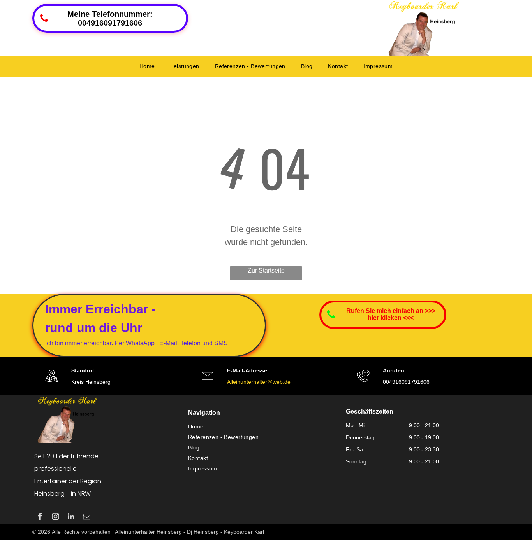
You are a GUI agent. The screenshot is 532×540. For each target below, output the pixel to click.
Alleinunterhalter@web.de (259, 382)
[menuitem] (147, 66)
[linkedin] (71, 517)
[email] (86, 517)
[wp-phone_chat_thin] (363, 383)
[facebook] (40, 517)
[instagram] (55, 517)
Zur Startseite (266, 270)
